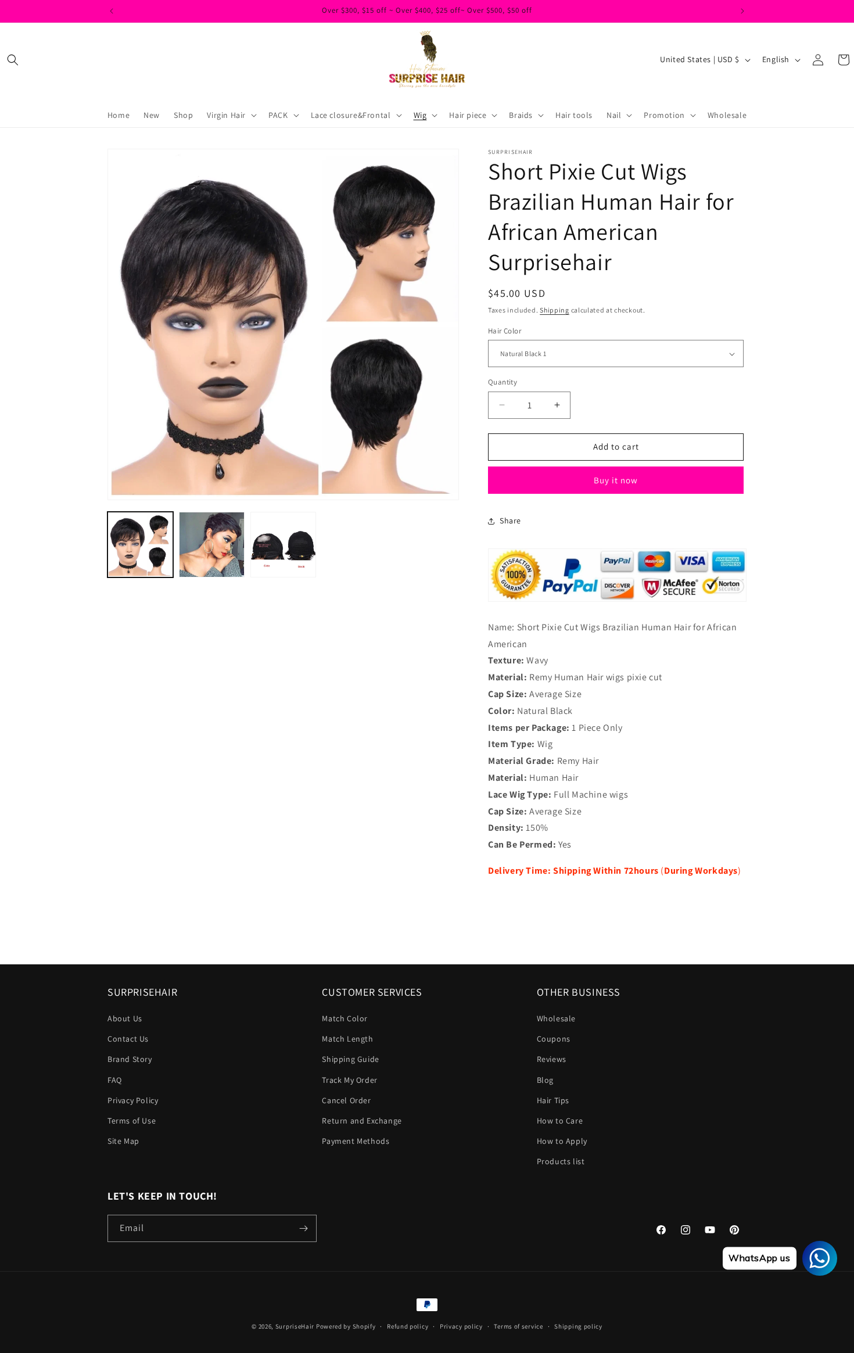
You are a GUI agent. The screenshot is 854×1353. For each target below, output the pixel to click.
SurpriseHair (294, 1326)
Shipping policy (578, 1326)
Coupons (553, 1038)
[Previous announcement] (111, 11)
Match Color (345, 1018)
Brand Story (129, 1059)
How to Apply (562, 1141)
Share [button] (510, 520)
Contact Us (128, 1038)
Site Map (123, 1141)
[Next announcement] (742, 11)
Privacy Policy (132, 1100)
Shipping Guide (350, 1059)
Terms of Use (131, 1120)
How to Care (560, 1120)
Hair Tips (553, 1100)
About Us (124, 1018)
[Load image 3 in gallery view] (212, 544)
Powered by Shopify (346, 1326)
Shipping (554, 310)
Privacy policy (461, 1326)
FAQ (114, 1080)
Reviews (551, 1059)
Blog (545, 1080)
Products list (561, 1161)
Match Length (347, 1038)
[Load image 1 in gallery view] (140, 544)
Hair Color (504, 331)
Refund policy (407, 1326)
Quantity (502, 382)
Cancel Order (346, 1100)
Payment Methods (355, 1141)
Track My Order (349, 1080)
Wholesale (556, 1018)
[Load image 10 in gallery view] (283, 544)
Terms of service (518, 1326)
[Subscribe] (303, 1228)
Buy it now (616, 480)
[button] (13, 60)
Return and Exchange (361, 1120)
